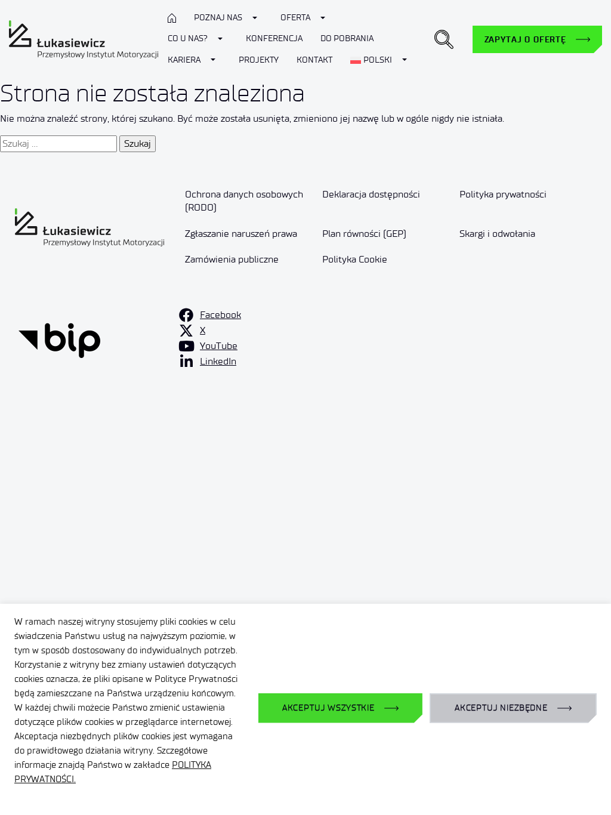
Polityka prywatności (503, 194)
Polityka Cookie (354, 259)
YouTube (218, 345)
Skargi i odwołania (497, 233)
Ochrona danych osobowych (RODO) (244, 201)
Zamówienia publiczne (232, 259)
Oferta (295, 18)
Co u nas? (188, 38)
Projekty (259, 60)
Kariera (184, 60)
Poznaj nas (218, 18)
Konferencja (274, 38)
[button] (443, 39)
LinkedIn (218, 361)
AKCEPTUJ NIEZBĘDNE (501, 708)
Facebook (220, 314)
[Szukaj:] (58, 143)
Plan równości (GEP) (364, 233)
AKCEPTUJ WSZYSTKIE (328, 708)
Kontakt (314, 60)
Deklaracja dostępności (371, 194)
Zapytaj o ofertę (525, 39)
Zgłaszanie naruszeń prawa (241, 233)
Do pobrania (347, 38)
